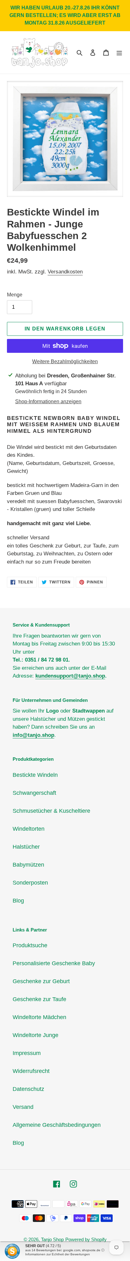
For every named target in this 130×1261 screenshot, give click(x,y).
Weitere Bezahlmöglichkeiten (65, 361)
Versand (23, 1107)
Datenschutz (28, 1089)
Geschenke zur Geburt (41, 981)
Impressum (27, 1053)
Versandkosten (65, 272)
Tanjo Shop (52, 1239)
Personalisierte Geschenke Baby (54, 963)
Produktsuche (30, 945)
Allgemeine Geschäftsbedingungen (57, 1125)
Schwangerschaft (34, 793)
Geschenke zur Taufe (39, 999)
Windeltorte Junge (35, 1035)
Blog (18, 900)
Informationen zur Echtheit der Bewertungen (57, 1254)
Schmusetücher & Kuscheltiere (51, 811)
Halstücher (26, 847)
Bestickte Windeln (35, 775)
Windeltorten (28, 829)
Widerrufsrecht (31, 1071)
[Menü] (119, 52)
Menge (14, 294)
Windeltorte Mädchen (39, 1017)
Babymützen (28, 865)
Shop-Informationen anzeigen (48, 401)
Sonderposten (30, 883)
